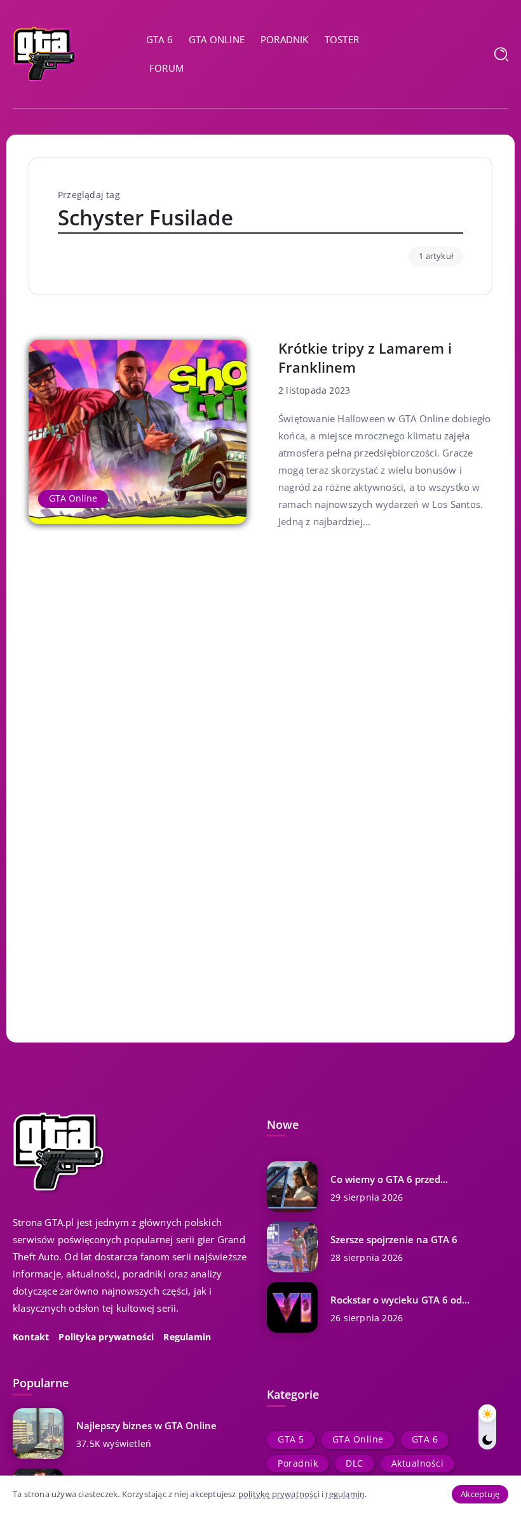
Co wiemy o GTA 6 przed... (389, 1179)
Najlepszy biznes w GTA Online (146, 1425)
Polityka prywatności (106, 1337)
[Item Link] (138, 432)
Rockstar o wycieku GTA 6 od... (400, 1299)
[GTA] (44, 52)
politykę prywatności (279, 1494)
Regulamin (187, 1337)
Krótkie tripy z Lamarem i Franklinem (365, 358)
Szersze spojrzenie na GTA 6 (393, 1239)
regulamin (345, 1494)
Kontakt (31, 1337)
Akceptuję (480, 1494)
